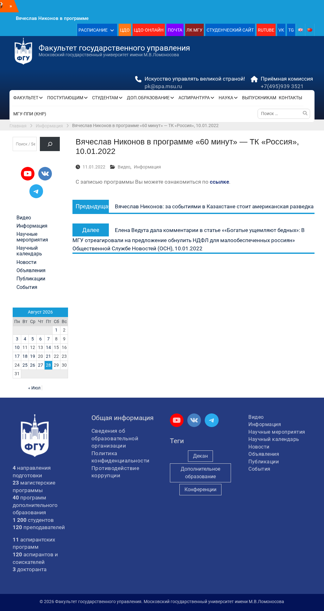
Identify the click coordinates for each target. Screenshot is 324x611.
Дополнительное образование (200, 473)
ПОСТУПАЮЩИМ (65, 97)
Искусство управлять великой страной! (195, 79)
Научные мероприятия (32, 237)
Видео (124, 166)
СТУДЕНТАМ (105, 97)
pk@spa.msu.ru (163, 86)
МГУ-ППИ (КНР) (29, 113)
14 (48, 347)
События (26, 287)
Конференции (200, 489)
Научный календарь (29, 251)
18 (25, 356)
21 (48, 356)
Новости (26, 262)
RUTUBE (266, 30)
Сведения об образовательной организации (115, 438)
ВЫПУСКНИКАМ (259, 97)
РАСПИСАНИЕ (93, 30)
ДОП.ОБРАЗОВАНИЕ (148, 97)
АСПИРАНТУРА (194, 97)
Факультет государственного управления (114, 47)
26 (32, 365)
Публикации (30, 279)
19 (32, 356)
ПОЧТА (175, 30)
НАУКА (226, 97)
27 (40, 365)
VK (281, 30)
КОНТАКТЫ (290, 97)
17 (17, 356)
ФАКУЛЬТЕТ (25, 97)
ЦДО (125, 30)
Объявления (31, 270)
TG (291, 30)
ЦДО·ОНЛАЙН (149, 30)
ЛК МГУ (194, 30)
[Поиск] (50, 144)
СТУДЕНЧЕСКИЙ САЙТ (230, 30)
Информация (147, 166)
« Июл (34, 387)
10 (17, 347)
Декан (200, 456)
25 (25, 365)
